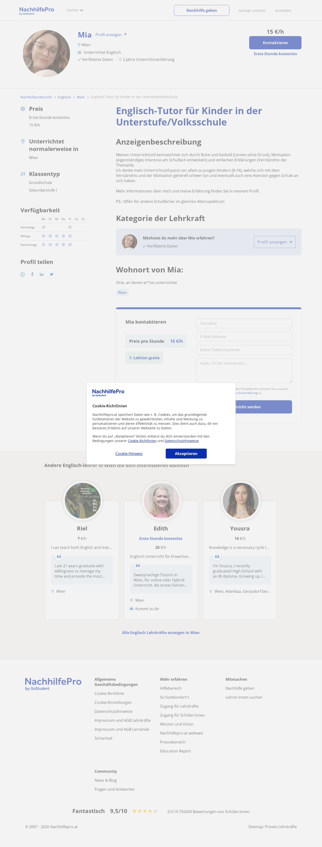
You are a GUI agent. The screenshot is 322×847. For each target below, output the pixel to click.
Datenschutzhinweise (182, 440)
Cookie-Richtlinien (142, 440)
